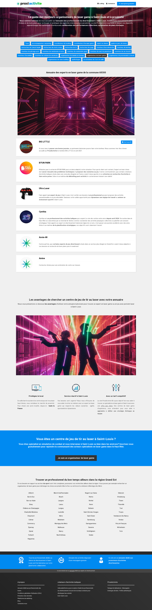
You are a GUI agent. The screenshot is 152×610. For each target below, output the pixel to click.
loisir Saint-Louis (63, 596)
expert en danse (102, 43)
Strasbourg (121, 497)
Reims (91, 497)
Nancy (61, 531)
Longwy (61, 508)
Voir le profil (127, 142)
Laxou (61, 504)
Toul (121, 508)
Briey (31, 504)
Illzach (61, 497)
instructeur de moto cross (53, 47)
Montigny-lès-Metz (61, 523)
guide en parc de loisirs (119, 43)
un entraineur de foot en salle (93, 59)
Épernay (31, 527)
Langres (61, 500)
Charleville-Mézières (31, 512)
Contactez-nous (22, 603)
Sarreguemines (91, 523)
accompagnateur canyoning (41, 43)
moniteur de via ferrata (123, 51)
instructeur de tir (71, 47)
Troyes (121, 512)
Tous (27, 43)
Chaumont (31, 516)
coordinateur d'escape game (84, 43)
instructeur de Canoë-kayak (31, 47)
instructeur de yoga (86, 47)
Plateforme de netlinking (25, 598)
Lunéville (61, 512)
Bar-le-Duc (31, 497)
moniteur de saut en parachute (100, 51)
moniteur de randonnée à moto (53, 51)
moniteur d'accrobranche (105, 47)
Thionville (121, 504)
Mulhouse (61, 527)
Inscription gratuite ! (127, 3)
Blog (19, 601)
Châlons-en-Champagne (31, 508)
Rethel (91, 500)
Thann (121, 500)
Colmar (31, 520)
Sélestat (121, 493)
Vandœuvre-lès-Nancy (121, 516)
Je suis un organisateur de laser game (76, 458)
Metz (61, 516)
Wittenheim (121, 527)
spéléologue (76, 59)
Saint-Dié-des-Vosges (91, 512)
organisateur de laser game (96, 55)
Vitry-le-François (120, 523)
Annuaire (20, 588)
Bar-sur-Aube (31, 500)
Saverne (91, 527)
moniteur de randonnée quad (77, 51)
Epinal (31, 531)
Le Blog (101, 3)
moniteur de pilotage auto (30, 51)
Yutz (121, 531)
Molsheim (61, 520)
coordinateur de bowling (62, 43)
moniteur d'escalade (25, 55)
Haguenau (31, 539)
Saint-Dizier (91, 516)
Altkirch (31, 493)
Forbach (31, 535)
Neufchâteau (61, 535)
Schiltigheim (91, 531)
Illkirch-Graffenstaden (61, 493)
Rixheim (91, 508)
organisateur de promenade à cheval (121, 55)
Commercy (31, 523)
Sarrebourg (91, 520)
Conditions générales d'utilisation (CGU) (29, 593)
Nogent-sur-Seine (91, 493)
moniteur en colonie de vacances (46, 55)
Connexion (111, 3)
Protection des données (25, 596)
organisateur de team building (58, 59)
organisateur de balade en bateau (72, 55)
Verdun (121, 520)
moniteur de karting (123, 47)
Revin (91, 504)
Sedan (91, 535)
